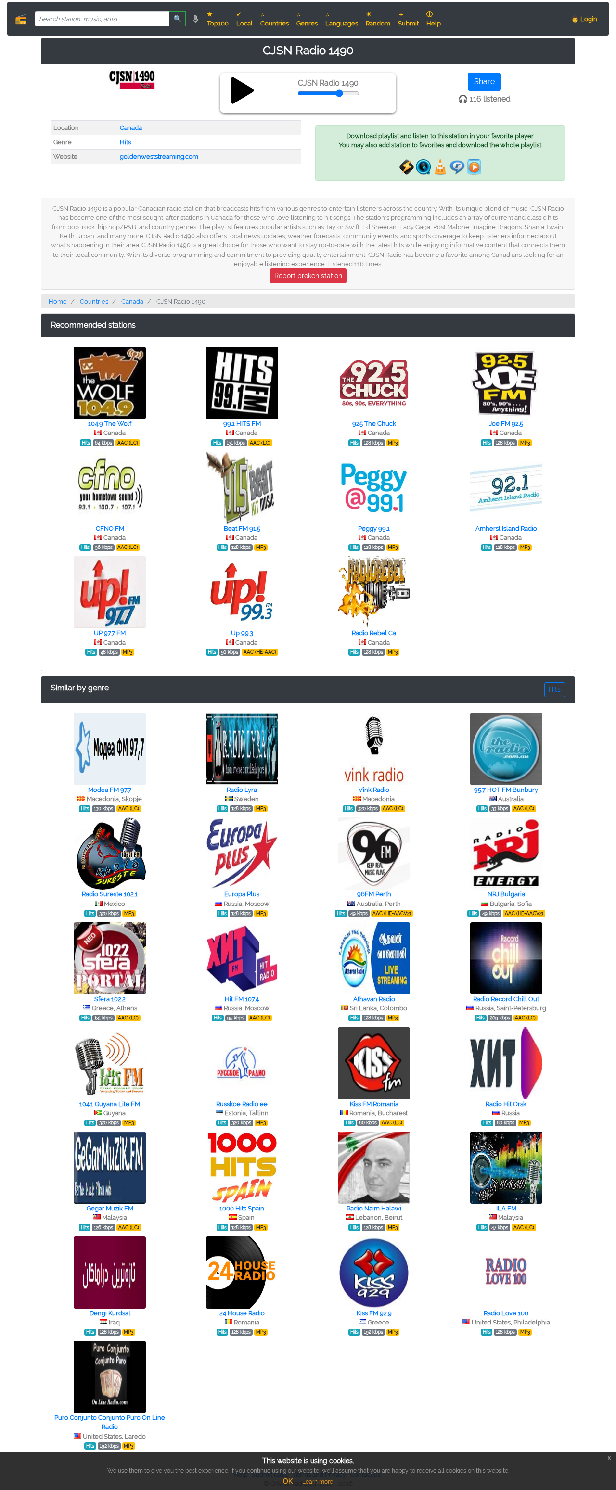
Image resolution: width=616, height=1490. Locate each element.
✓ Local (244, 19)
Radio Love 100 (506, 1313)
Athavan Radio (374, 999)
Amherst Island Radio (506, 528)
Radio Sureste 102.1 (110, 894)
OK (288, 1481)
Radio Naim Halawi (373, 1208)
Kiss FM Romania (374, 1104)
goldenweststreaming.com (159, 156)
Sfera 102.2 (110, 999)
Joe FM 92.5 (506, 423)
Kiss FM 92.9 (374, 1313)
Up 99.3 (242, 633)
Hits (125, 142)
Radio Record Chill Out (506, 999)
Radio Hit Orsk (506, 1104)
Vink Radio (374, 789)
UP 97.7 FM (110, 633)
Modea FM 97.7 (109, 789)
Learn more (317, 1481)
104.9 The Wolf (109, 423)
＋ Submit (408, 19)
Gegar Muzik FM (110, 1208)
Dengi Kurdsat (110, 1313)
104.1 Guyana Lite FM (109, 1104)
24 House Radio (242, 1313)
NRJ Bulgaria (506, 894)
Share (484, 81)
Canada (131, 127)
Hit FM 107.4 (242, 999)
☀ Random (378, 19)
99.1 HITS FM (242, 423)
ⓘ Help (433, 19)
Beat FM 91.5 (242, 528)
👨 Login (584, 19)
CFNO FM (110, 528)
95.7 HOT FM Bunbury (506, 789)
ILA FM (506, 1208)
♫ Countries (274, 19)
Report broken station (308, 276)
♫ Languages (341, 19)
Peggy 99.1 (374, 528)
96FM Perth (374, 894)
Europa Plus (241, 894)
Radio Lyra (242, 789)
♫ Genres (307, 19)
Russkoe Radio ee (242, 1104)
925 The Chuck (374, 423)
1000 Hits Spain (241, 1208)
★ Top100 (218, 19)
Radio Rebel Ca (374, 633)
